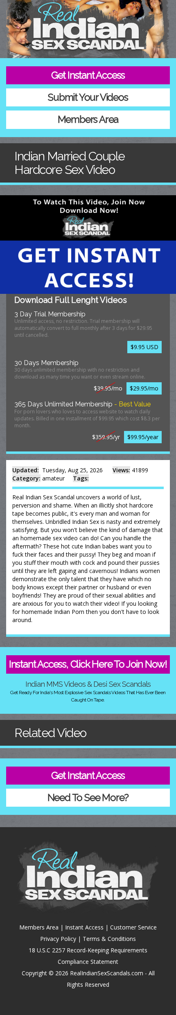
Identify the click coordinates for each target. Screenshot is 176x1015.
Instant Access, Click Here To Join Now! (88, 664)
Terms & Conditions (109, 939)
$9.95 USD (144, 347)
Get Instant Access (88, 75)
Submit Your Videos (88, 97)
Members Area (88, 119)
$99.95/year (142, 437)
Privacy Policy (58, 939)
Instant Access (84, 927)
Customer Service (133, 927)
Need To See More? (88, 797)
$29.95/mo (144, 388)
